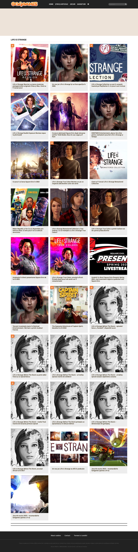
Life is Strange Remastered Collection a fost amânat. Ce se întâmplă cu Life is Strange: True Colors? (69, 230)
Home (51, 4)
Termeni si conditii (80, 535)
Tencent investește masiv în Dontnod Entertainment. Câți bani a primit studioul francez (28, 328)
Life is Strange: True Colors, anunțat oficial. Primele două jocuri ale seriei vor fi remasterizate (67, 279)
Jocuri (72, 4)
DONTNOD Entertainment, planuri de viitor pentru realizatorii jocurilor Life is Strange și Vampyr (107, 134)
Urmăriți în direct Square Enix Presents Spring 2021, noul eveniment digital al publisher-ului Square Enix (108, 279)
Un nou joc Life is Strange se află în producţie (68, 469)
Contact (67, 535)
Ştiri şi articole (61, 4)
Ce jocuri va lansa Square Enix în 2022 (26, 182)
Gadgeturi (81, 4)
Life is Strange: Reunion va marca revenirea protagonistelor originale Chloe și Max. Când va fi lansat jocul (29, 86)
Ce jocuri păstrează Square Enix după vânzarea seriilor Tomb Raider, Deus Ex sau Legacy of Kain (68, 134)
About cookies (56, 535)
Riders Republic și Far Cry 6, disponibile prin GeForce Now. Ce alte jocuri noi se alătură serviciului (28, 230)
